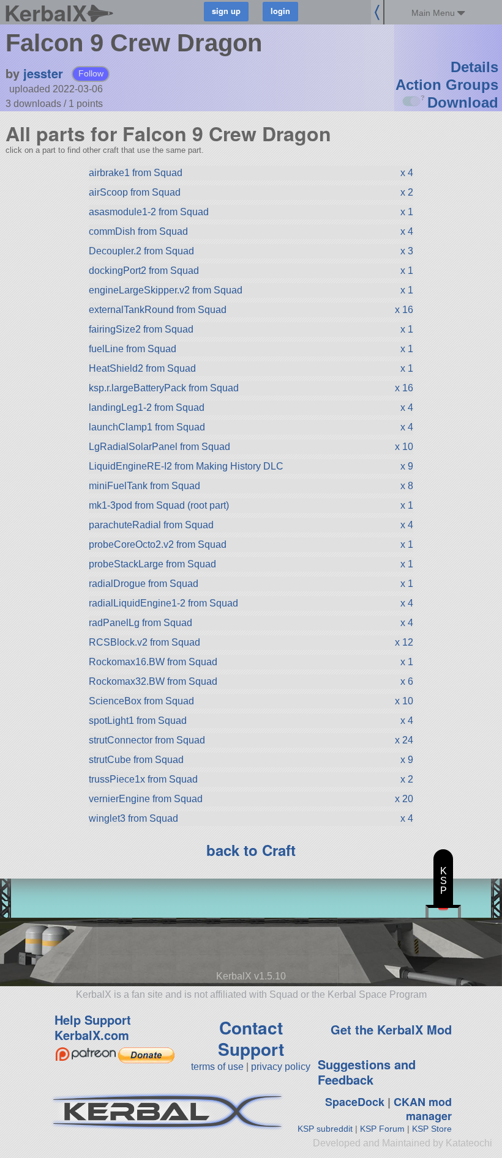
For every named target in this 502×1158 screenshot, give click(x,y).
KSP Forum (382, 1129)
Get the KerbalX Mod (391, 1029)
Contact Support (251, 1038)
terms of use (217, 1066)
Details (474, 67)
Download (462, 102)
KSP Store (432, 1129)
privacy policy (280, 1066)
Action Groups (446, 84)
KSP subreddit (325, 1129)
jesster (43, 73)
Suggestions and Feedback (367, 1071)
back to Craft (251, 849)
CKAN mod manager (423, 1109)
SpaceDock (354, 1102)
